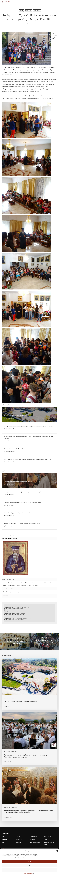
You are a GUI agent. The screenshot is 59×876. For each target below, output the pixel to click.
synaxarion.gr (5, 595)
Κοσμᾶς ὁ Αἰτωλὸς (6, 582)
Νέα (3, 842)
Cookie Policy (26, 873)
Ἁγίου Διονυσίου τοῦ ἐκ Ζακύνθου (14, 585)
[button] (56, 851)
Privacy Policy (31, 873)
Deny (29, 865)
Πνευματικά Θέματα (35, 842)
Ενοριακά (46, 839)
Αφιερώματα (33, 836)
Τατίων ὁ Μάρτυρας (39, 582)
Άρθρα (3, 836)
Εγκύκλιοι (4, 839)
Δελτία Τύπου (28, 10)
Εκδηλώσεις (19, 839)
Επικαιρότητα (37, 10)
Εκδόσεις (32, 839)
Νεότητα (18, 842)
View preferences (29, 869)
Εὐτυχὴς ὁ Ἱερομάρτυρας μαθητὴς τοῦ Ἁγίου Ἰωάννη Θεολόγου (22, 582)
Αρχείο (21, 10)
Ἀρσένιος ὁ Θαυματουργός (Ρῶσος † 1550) (29, 585)
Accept (29, 861)
